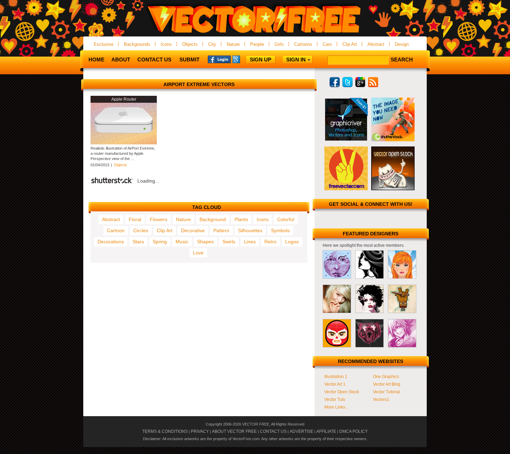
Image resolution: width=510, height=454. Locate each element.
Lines (250, 241)
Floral (135, 219)
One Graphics (386, 376)
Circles (140, 230)
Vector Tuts (334, 399)
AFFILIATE (326, 431)
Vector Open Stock (341, 391)
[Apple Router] (124, 143)
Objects (190, 44)
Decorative (193, 230)
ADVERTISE (301, 431)
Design (402, 44)
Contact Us (154, 59)
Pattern (221, 230)
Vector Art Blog (386, 384)
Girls (279, 44)
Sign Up (260, 59)
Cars (327, 44)
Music (182, 241)
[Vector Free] (255, 33)
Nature (233, 44)
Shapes (205, 241)
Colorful (285, 219)
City (212, 44)
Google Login (243, 59)
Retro (270, 241)
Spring (160, 241)
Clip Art (349, 44)
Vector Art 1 (335, 384)
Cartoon (116, 230)
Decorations (110, 241)
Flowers (158, 219)
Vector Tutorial (386, 391)
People (257, 44)
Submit (189, 59)
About (120, 59)
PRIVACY (200, 431)
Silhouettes (250, 230)
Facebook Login (219, 59)
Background (212, 219)
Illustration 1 (335, 376)
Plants (241, 219)
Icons (166, 44)
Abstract (375, 44)
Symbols (280, 230)
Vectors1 (381, 399)
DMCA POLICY (353, 431)
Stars (138, 241)
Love (198, 252)
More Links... (336, 407)
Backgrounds (137, 44)
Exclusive (103, 44)
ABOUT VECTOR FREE (234, 431)
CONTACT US (273, 431)
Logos (292, 241)
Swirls (228, 241)
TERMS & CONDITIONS (165, 431)
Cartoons (303, 44)
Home (96, 59)
